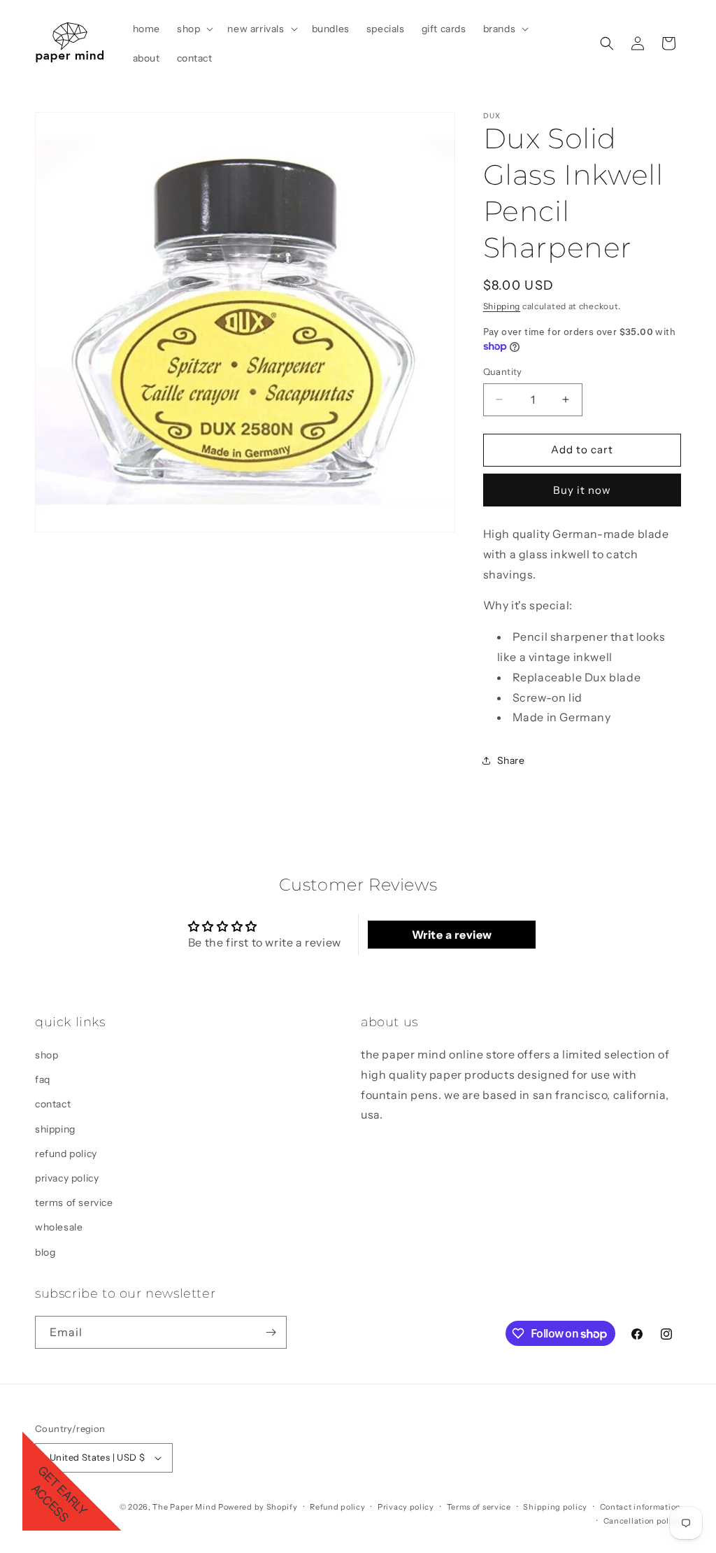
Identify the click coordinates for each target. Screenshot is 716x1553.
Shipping (502, 306)
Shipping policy (555, 1507)
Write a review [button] (452, 935)
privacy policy (67, 1178)
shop (46, 1055)
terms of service (74, 1202)
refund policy (66, 1153)
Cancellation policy (642, 1521)
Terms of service (479, 1507)
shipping (55, 1129)
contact (53, 1104)
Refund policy (337, 1507)
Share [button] (511, 760)
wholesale (59, 1227)
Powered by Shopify (258, 1507)
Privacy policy (406, 1507)
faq (42, 1079)
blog (45, 1252)
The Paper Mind (184, 1507)
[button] (194, 28)
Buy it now (582, 490)
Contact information (640, 1507)
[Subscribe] (270, 1332)
